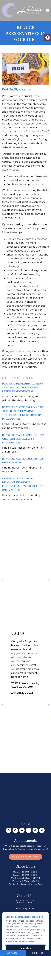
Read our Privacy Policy (23, 941)
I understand (25, 948)
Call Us (14, 953)
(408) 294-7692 (23, 692)
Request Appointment (25, 856)
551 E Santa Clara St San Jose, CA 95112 (25, 901)
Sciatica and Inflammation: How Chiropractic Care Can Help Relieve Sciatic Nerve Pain (22, 387)
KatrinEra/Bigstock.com (16, 89)
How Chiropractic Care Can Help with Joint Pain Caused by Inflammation (23, 438)
